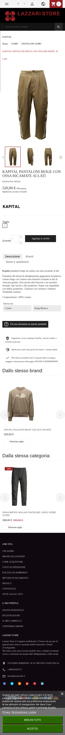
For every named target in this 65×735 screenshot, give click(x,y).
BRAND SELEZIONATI (13, 556)
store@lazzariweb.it (16, 676)
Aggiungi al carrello (41, 238)
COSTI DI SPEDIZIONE (14, 567)
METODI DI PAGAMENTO (15, 578)
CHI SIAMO (8, 551)
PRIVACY (7, 583)
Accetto (32, 728)
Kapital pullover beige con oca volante (27, 430)
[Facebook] (4, 683)
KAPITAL (7, 37)
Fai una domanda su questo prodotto (28, 324)
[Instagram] (42, 683)
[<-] (4, 414)
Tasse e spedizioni (17, 261)
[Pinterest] (34, 683)
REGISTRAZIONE (11, 615)
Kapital (6, 270)
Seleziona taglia (17, 441)
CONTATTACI (9, 589)
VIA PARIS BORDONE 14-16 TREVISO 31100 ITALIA (33, 663)
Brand (29, 256)
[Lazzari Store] (32, 16)
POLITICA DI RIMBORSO (14, 572)
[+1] (21, 237)
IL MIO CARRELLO (12, 621)
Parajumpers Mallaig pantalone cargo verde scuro (29, 513)
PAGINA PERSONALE (13, 610)
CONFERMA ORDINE (12, 626)
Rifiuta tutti (32, 720)
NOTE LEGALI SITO (12, 594)
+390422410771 (14, 669)
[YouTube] (27, 683)
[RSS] (19, 683)
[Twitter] (12, 683)
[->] (60, 414)
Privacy (6, 712)
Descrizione (12, 256)
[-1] (21, 243)
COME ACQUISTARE (12, 562)
